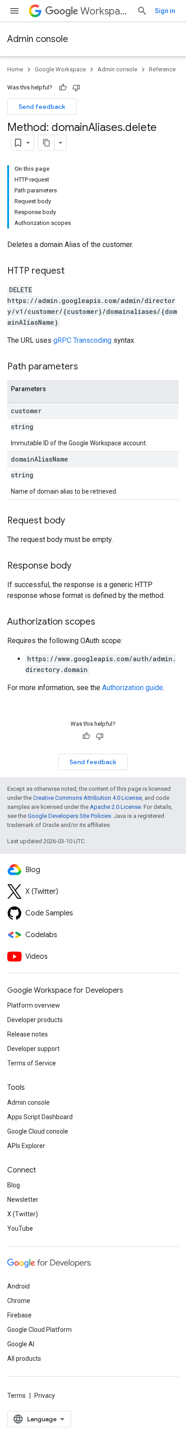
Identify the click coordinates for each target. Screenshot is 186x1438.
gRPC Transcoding (82, 340)
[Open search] (142, 10)
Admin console (37, 39)
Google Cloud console (37, 1131)
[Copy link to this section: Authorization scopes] (104, 622)
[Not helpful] (76, 87)
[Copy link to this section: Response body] (80, 566)
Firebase (19, 1315)
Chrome (18, 1300)
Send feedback (42, 107)
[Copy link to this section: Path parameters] (87, 367)
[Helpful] (63, 87)
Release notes (27, 1034)
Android (18, 1286)
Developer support (33, 1048)
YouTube (20, 1228)
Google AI (20, 1344)
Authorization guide (132, 687)
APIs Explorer (26, 1145)
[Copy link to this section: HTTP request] (74, 271)
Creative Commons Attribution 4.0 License (87, 797)
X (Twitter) (22, 1214)
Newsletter (22, 1199)
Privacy (44, 1395)
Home (15, 69)
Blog (13, 1185)
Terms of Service (31, 1063)
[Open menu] (14, 11)
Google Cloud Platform (39, 1329)
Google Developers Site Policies (69, 815)
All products (24, 1358)
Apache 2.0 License (115, 806)
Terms (16, 1395)
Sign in (165, 10)
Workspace (105, 11)
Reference (162, 69)
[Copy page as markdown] (46, 142)
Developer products (35, 1019)
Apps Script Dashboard (40, 1117)
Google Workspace (60, 69)
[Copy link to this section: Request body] (74, 521)
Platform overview (33, 1005)
